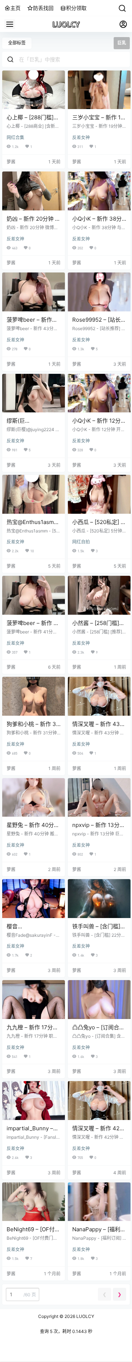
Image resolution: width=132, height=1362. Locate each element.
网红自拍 (81, 542)
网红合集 (15, 137)
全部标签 (17, 43)
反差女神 (81, 137)
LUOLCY (84, 1316)
